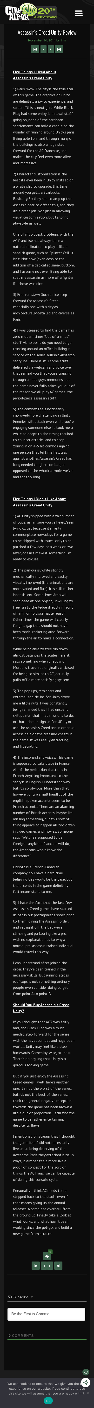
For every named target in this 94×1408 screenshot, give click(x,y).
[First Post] (36, 1266)
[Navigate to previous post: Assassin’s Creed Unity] (43, 49)
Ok (48, 1401)
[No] (88, 1392)
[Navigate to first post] (35, 49)
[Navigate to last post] (59, 49)
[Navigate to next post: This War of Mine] (51, 49)
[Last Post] (58, 1266)
